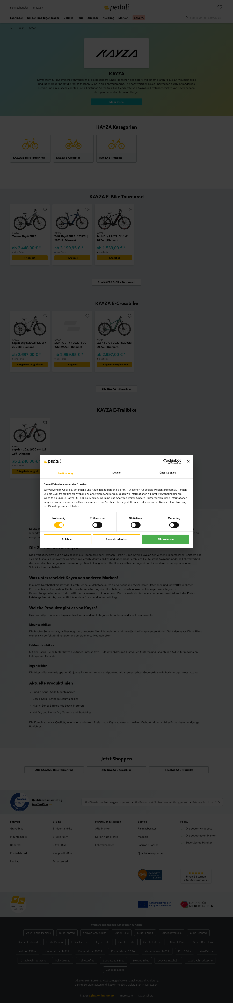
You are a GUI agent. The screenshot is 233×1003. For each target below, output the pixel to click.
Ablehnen (67, 539)
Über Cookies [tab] (167, 472)
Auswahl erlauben (116, 539)
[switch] (97, 525)
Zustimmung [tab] (65, 473)
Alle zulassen (165, 539)
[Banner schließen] (188, 461)
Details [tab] (116, 472)
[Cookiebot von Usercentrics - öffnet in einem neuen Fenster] (166, 461)
